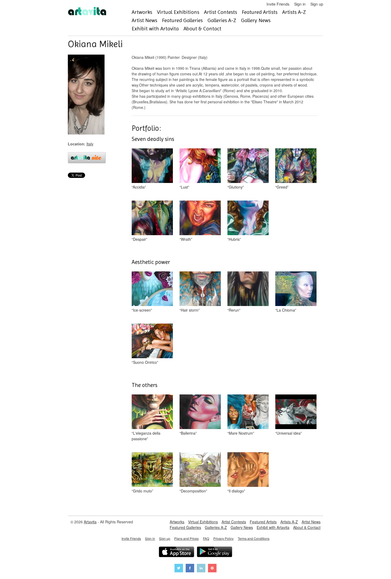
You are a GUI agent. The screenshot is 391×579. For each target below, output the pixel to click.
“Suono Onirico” (145, 362)
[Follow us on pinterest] (212, 569)
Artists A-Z (294, 12)
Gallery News (256, 20)
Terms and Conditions (253, 538)
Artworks (142, 12)
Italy (89, 143)
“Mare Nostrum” (240, 433)
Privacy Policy (223, 538)
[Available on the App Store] (176, 552)
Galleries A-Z (221, 20)
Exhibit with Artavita (155, 29)
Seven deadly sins (153, 139)
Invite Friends (278, 4)
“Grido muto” (142, 491)
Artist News (144, 20)
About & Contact (202, 29)
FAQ (206, 538)
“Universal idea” (288, 433)
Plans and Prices (186, 538)
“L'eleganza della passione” (146, 435)
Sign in (300, 4)
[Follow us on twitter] (178, 569)
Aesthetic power (151, 262)
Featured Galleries (182, 20)
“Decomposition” (193, 491)
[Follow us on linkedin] (201, 569)
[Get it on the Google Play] (214, 552)
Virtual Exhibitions (178, 12)
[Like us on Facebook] (190, 569)
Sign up (316, 4)
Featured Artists (259, 12)
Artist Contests (220, 12)
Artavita (90, 521)
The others (144, 385)
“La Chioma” (285, 310)
